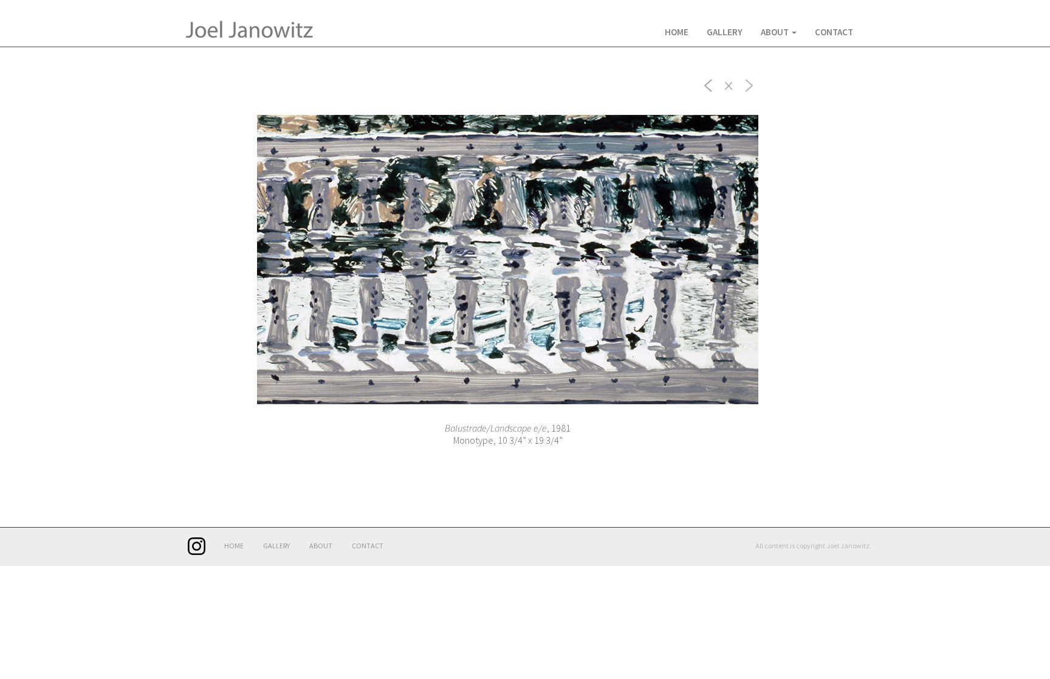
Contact (834, 32)
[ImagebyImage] (708, 84)
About (776, 32)
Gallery (725, 32)
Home (676, 32)
